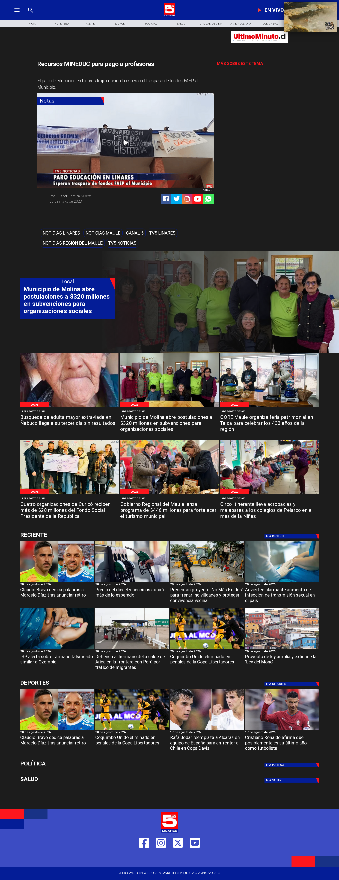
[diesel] (132, 581)
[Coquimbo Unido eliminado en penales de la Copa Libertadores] (207, 648)
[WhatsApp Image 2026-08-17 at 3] (269, 494)
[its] (282, 581)
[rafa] (207, 729)
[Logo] (169, 16)
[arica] (132, 648)
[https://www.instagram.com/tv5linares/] (187, 198)
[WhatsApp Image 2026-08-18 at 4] (169, 407)
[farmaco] (57, 648)
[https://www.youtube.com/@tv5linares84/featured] (197, 198)
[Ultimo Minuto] (259, 45)
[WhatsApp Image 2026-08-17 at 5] (269, 407)
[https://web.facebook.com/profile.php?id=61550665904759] (144, 858)
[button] (61, 233)
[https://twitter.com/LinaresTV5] (178, 858)
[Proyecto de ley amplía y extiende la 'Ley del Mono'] (282, 648)
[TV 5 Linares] (30, 16)
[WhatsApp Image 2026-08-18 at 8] (69, 407)
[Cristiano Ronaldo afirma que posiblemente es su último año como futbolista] (282, 729)
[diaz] (57, 581)
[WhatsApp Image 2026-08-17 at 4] (69, 494)
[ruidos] (207, 581)
